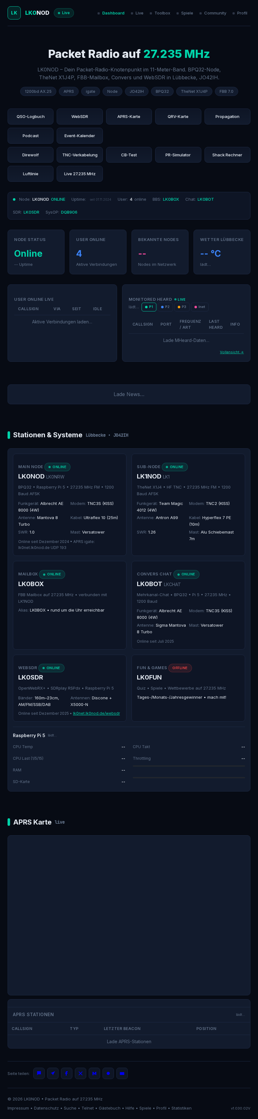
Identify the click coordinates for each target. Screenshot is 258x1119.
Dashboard (113, 12)
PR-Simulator (178, 154)
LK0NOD (32, 1098)
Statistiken (181, 1108)
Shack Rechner (227, 154)
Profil (242, 12)
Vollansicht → (232, 352)
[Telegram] (53, 1073)
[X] (80, 1073)
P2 (167, 307)
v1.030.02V (240, 1108)
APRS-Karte (128, 116)
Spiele (187, 12)
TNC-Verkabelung (80, 154)
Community (215, 12)
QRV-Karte (178, 116)
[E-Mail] (122, 1073)
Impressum (18, 1108)
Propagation (227, 116)
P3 (184, 307)
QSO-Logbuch (31, 116)
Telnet (87, 1108)
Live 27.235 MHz (80, 173)
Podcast (31, 135)
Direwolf (30, 154)
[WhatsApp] (39, 1073)
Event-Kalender (79, 135)
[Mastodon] (94, 1073)
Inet (202, 307)
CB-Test (129, 154)
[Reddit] (108, 1073)
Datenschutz (46, 1108)
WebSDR (79, 116)
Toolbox (162, 12)
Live (139, 12)
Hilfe (130, 1108)
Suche (70, 1108)
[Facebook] (66, 1073)
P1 (151, 307)
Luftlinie (30, 173)
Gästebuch (110, 1108)
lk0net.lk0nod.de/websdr (96, 713)
